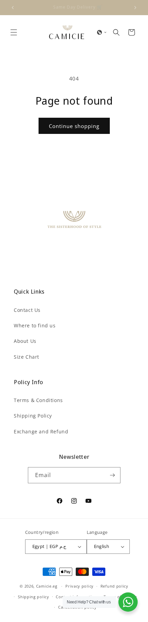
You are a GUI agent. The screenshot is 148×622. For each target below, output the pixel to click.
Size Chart (26, 357)
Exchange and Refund (41, 431)
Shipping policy (33, 596)
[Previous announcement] (12, 7)
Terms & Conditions (38, 400)
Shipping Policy (33, 415)
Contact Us (27, 310)
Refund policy (114, 586)
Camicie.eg (46, 586)
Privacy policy (79, 586)
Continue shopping (74, 126)
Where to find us (35, 325)
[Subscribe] (112, 475)
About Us (25, 341)
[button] (13, 32)
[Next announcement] (135, 7)
